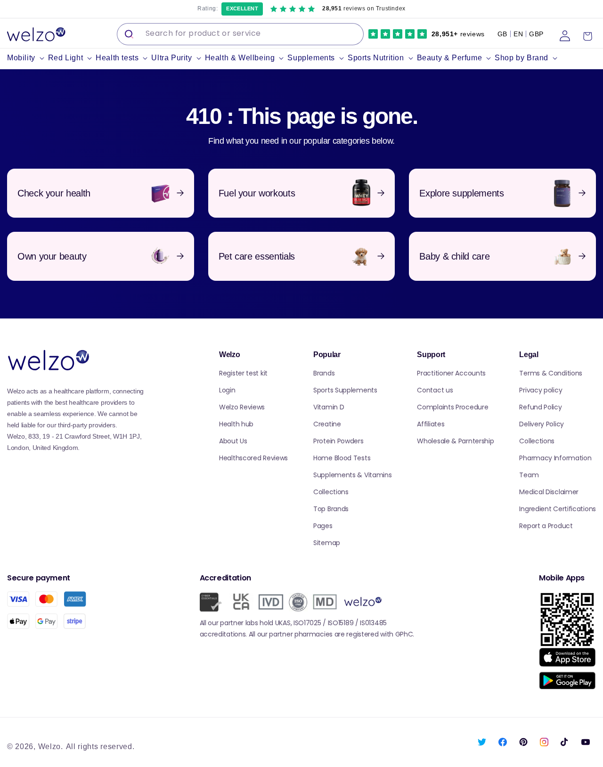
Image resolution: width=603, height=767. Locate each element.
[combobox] (240, 34)
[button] (27, 58)
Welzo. (50, 747)
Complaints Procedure (452, 407)
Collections (331, 492)
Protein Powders (338, 441)
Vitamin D (328, 407)
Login (227, 390)
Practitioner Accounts (451, 373)
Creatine (327, 424)
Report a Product (545, 525)
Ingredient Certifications (557, 509)
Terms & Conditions (550, 373)
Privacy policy (540, 390)
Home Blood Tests (341, 458)
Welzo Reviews (242, 407)
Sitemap (326, 542)
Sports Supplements (345, 390)
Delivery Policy (541, 424)
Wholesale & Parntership (455, 441)
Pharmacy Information (555, 458)
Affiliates (430, 424)
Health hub (236, 424)
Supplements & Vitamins (352, 475)
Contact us (435, 390)
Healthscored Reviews (253, 458)
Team (528, 475)
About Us (233, 441)
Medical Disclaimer (549, 492)
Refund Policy (540, 407)
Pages (323, 525)
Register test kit (243, 373)
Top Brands (331, 509)
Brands (323, 373)
